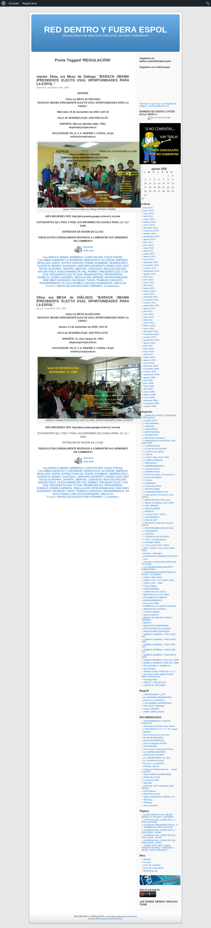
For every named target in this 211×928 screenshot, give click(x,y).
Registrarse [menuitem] (29, 3)
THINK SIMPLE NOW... (154, 712)
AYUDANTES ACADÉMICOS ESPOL (160, 556)
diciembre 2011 (150, 297)
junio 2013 (148, 245)
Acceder (147, 862)
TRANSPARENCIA (49, 283)
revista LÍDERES (151, 709)
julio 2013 (148, 242)
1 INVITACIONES (151, 489)
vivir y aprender (150, 805)
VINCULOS (120, 283)
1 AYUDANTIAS (150, 435)
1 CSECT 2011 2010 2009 (156, 457)
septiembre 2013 (151, 236)
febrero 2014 (149, 222)
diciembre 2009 (150, 366)
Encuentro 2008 (151, 603)
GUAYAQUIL (69, 265)
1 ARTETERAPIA (151, 432)
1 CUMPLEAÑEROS (153, 460)
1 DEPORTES (150, 463)
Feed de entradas (152, 865)
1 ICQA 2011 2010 (152, 486)
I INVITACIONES (151, 612)
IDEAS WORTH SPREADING (157, 774)
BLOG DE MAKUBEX (153, 737)
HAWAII (110, 265)
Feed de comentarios (153, 868)
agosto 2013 (149, 239)
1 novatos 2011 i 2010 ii (154, 514)
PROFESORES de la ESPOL (157, 628)
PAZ (84, 271)
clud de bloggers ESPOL (155, 743)
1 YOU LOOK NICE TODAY (156, 545)
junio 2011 (148, 314)
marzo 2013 (149, 254)
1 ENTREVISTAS (151, 472)
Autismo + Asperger (152, 553)
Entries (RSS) (94, 919)
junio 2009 (148, 383)
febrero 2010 (149, 360)
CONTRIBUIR (74, 260)
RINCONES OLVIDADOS (57, 280)
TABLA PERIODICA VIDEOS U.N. (159, 797)
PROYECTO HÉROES (154, 706)
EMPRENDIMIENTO (152, 600)
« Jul (141, 198)
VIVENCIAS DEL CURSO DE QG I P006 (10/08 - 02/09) (159, 841)
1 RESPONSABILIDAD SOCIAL (158, 528)
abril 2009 (148, 389)
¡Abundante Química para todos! (159, 726)
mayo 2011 (148, 317)
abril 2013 (148, 251)
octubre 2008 (149, 406)
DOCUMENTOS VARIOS (155, 597)
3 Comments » (112, 286)
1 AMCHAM (148, 426)
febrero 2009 (149, 395)
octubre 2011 (149, 302)
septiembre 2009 (151, 374)
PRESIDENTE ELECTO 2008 (66, 274)
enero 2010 (149, 363)
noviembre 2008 (151, 403)
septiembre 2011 (151, 305)
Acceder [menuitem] (14, 3)
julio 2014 (148, 208)
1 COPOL (148, 454)
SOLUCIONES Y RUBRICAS (157, 666)
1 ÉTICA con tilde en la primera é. (159, 474)
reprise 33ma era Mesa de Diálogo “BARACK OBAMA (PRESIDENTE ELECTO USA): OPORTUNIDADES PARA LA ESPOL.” (82, 80)
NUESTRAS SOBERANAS (156, 625)
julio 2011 (147, 311)
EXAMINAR (101, 263)
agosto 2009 (149, 377)
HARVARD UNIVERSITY (91, 265)
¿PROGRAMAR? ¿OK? (154, 694)
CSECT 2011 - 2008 (153, 583)
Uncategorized (150, 679)
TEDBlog (147, 802)
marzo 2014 (149, 219)
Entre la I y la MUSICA (154, 700)
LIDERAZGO (95, 268)
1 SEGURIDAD (150, 531)
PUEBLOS (43, 277)
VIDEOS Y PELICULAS (154, 682)
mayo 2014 (148, 213)
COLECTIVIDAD (113, 257)
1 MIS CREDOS (150, 505)
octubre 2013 (149, 233)
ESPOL (56, 263)
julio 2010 (148, 346)
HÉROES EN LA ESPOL (155, 609)
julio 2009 (148, 380)
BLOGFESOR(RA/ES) (153, 740)
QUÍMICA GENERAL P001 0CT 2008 (161, 660)
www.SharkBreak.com (159, 106)
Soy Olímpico (149, 668)
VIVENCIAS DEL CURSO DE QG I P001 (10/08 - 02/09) (159, 836)
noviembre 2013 (151, 231)
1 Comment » (111, 496)
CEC (145, 559)
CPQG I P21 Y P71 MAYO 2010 (158, 580)
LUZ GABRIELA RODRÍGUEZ (157, 703)
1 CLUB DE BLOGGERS (155, 449)
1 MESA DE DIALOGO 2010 (156, 500)
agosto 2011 (149, 308)
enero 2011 (148, 328)
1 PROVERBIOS (151, 517)
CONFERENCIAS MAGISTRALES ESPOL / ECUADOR (159, 573)
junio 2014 (148, 210)
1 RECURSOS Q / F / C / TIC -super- (160, 729)
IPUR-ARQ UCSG (151, 777)
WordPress (132, 916)
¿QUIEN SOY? (150, 420)
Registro (147, 859)
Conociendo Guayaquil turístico (158, 749)
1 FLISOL (148, 480)
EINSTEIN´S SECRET (153, 755)
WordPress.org (150, 871)
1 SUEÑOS (148, 534)
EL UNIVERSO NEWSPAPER (157, 697)
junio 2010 (148, 348)
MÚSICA (147, 623)
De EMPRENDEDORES (154, 752)
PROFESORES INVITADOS (156, 631)
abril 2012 (148, 285)
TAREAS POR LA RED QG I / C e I (159, 671)
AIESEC (147, 732)
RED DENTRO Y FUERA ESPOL (105, 29)
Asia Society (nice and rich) (156, 735)
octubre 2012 (149, 268)
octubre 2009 (149, 372)
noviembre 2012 (151, 265)
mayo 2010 (148, 351)
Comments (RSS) (114, 919)
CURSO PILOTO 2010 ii (154, 592)
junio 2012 (148, 279)
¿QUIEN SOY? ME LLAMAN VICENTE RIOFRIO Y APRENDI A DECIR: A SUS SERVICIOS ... (157, 847)
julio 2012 (148, 277)
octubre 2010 (149, 337)
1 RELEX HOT (150, 520)
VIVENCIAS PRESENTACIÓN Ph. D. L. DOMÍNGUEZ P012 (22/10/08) (160, 826)
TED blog (147, 800)
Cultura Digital (150, 586)
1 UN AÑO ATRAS (151, 542)
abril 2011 (148, 320)
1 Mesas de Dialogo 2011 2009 (158, 503)
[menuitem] (3, 3)
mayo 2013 (148, 248)
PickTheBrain (149, 791)
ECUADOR (108, 260)
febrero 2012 (149, 291)
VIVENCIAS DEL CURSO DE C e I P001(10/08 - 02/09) (159, 831)
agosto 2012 (149, 274)
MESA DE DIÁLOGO (114, 268)
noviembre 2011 (151, 300)
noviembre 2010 (151, 334)
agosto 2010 (149, 343)
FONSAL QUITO (151, 766)
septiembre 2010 (151, 340)
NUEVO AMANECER (69, 271)
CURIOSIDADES (151, 589)
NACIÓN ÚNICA (47, 271)
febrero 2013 (149, 256)
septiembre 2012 (151, 271)
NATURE (147, 783)
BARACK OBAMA (58, 257)
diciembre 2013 (150, 228)
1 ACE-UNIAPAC (151, 423)
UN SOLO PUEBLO (72, 283)
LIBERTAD (81, 268)
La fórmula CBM (151, 780)
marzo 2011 (149, 323)
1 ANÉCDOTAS (150, 429)
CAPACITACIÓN (94, 257)
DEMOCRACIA (92, 260)
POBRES (93, 271)
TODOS (91, 280)
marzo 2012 (149, 288)
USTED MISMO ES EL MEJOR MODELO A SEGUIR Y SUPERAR (158, 816)
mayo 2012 (148, 282)
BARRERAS (76, 257)
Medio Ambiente (151, 615)
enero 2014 (149, 225)
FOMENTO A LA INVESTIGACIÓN (159, 606)
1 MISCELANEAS (151, 508)
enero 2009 (149, 397)
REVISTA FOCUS (151, 794)
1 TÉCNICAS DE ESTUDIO (156, 537)
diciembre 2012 (150, 262)
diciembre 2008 (150, 400)
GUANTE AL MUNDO (49, 265)
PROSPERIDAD (113, 274)
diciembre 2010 (150, 331)
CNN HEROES (150, 746)
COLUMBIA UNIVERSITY (52, 260)
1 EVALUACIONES (152, 477)
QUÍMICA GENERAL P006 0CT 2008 (161, 663)
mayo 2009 (148, 386)
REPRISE (98, 277)
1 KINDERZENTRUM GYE (155, 492)
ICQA (119, 265)
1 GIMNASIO (149, 483)
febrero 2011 (149, 325)
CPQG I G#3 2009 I (152, 577)
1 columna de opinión (153, 451)
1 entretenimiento (151, 469)
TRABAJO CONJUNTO (109, 280)
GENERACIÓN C (118, 263)
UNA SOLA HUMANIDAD (98, 283)
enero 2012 (149, 294)
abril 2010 (148, 354)
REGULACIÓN (83, 277)
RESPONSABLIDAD (116, 277)
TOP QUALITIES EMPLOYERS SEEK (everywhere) (157, 675)
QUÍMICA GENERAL (62, 277)
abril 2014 (148, 216)
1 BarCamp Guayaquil (153, 438)
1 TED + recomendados (154, 539)
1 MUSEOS (148, 511)
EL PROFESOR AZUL (153, 760)
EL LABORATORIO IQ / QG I (157, 758)
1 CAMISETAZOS (151, 446)
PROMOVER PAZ (93, 274)
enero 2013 (149, 259)
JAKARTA (68, 268)
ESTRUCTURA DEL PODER (78, 263)
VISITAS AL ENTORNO (154, 685)
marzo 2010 (149, 357)
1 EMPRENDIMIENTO (153, 466)
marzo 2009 (149, 392)
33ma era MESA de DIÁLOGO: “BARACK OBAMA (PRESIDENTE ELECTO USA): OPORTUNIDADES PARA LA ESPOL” (82, 301)
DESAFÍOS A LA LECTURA (156, 594)
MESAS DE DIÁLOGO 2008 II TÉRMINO (79, 286)
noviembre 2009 (151, 369)
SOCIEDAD (78, 280)
